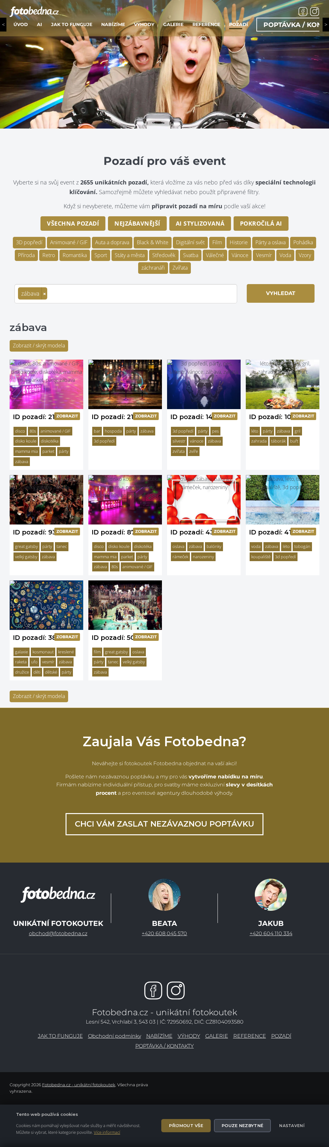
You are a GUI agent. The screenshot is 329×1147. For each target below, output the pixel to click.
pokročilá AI (261, 223)
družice (22, 672)
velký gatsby (26, 557)
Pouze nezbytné (242, 1125)
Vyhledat (280, 293)
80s (33, 431)
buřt (294, 441)
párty (63, 451)
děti (36, 672)
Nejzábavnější (137, 223)
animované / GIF (55, 431)
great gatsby (26, 546)
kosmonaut (43, 652)
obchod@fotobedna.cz (58, 933)
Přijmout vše (186, 1125)
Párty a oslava (270, 242)
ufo (34, 662)
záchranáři (153, 267)
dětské (51, 672)
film (97, 652)
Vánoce (240, 255)
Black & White (152, 242)
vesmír (48, 662)
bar (97, 431)
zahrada (259, 441)
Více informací (107, 1132)
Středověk (163, 255)
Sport (100, 255)
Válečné (215, 255)
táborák (278, 441)
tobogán (302, 546)
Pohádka (303, 242)
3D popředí (29, 242)
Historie (239, 242)
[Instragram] (175, 990)
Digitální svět (190, 242)
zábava (21, 461)
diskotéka (49, 441)
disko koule (25, 441)
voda (256, 546)
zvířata (179, 451)
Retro (48, 255)
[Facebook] (153, 990)
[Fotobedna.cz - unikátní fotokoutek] (58, 895)
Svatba (190, 255)
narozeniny (203, 557)
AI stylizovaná (200, 223)
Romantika (75, 255)
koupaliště (261, 557)
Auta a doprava (112, 242)
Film (217, 242)
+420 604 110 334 (271, 933)
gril (297, 431)
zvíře (193, 451)
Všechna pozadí (73, 223)
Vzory (305, 255)
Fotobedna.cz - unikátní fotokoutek (78, 1084)
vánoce (196, 441)
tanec (62, 546)
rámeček (180, 557)
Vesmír (264, 255)
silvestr (179, 441)
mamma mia (26, 451)
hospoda (113, 431)
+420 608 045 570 (164, 933)
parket (48, 451)
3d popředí (104, 441)
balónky (214, 546)
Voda (285, 255)
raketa (21, 662)
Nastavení (292, 1125)
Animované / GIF (68, 242)
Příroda (26, 255)
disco (20, 431)
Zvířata (180, 267)
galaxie (21, 652)
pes (215, 431)
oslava (178, 546)
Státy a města (130, 255)
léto (254, 431)
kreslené (66, 652)
